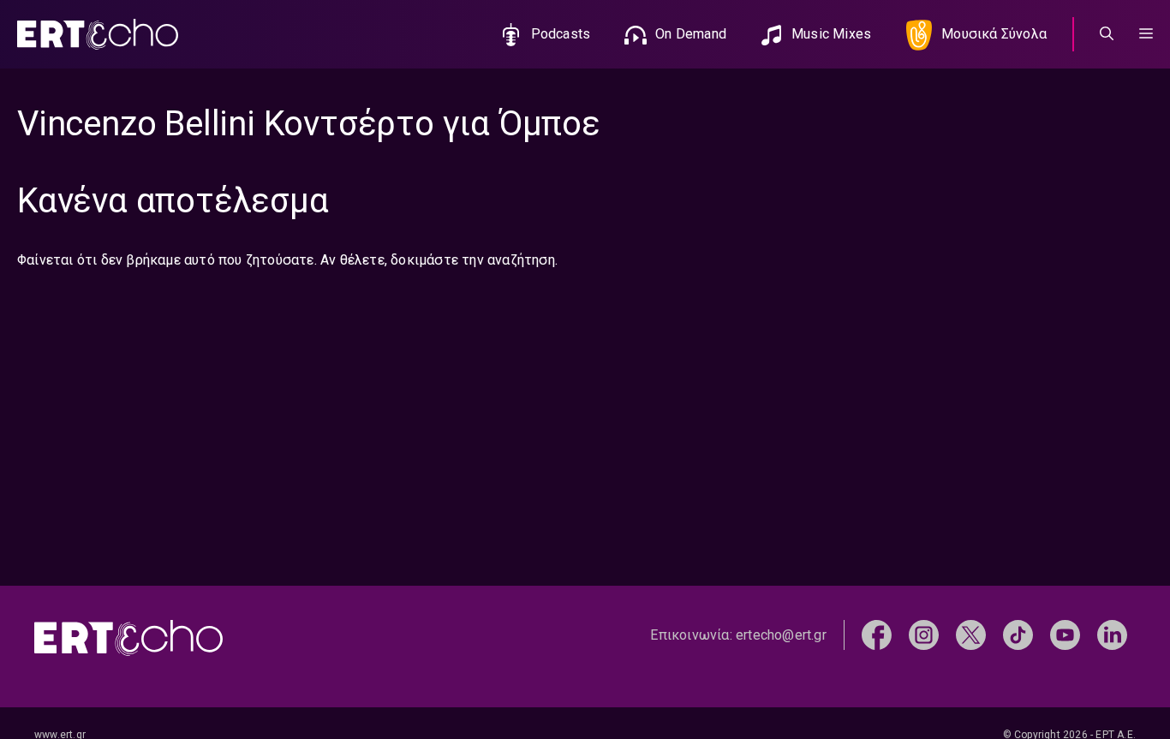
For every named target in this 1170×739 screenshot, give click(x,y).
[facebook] (877, 634)
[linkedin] (1112, 634)
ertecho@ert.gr (781, 635)
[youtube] (1065, 634)
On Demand (690, 34)
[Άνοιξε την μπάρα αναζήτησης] (1106, 34)
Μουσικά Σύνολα (994, 34)
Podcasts (561, 34)
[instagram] (924, 634)
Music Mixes (831, 34)
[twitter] (971, 634)
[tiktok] (1018, 634)
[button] (1146, 34)
